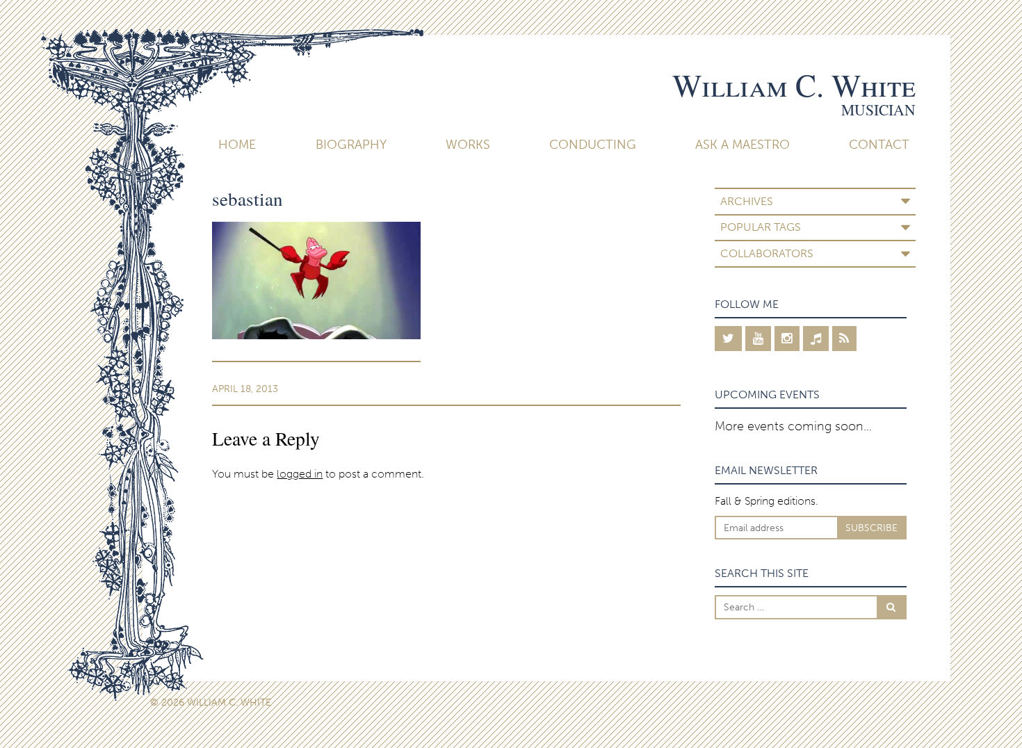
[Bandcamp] (816, 338)
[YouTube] (758, 338)
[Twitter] (728, 338)
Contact (879, 144)
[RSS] (844, 338)
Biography (351, 144)
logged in (300, 473)
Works (468, 144)
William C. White (794, 85)
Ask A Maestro (742, 144)
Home (237, 144)
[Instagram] (787, 338)
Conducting (592, 144)
